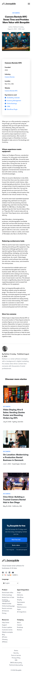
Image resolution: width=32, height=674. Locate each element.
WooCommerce (21, 607)
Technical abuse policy (16, 665)
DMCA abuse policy (16, 662)
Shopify (19, 600)
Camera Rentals (10, 77)
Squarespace (21, 602)
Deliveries (20, 595)
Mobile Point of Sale (8, 597)
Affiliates (4, 642)
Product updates (7, 627)
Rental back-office (7, 592)
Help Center (5, 622)
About (19, 622)
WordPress (20, 597)
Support (4, 625)
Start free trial (16, 539)
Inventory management (6, 600)
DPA (16, 660)
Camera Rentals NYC (11, 91)
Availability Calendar (13, 97)
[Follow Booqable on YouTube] (13, 572)
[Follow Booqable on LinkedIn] (9, 572)
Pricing (4, 613)
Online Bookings (12, 103)
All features (5, 611)
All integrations (21, 612)
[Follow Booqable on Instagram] (6, 572)
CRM (8, 106)
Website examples (7, 632)
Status (16, 650)
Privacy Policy (16, 658)
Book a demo (16, 545)
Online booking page (8, 606)
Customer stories (7, 630)
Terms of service (16, 655)
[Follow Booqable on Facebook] (3, 572)
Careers (19, 625)
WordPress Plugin (12, 109)
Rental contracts (7, 608)
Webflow (19, 604)
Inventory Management (14, 100)
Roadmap (20, 627)
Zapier (19, 609)
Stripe (19, 592)
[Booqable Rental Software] (9, 4)
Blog (3, 634)
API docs (4, 637)
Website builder (6, 603)
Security (16, 653)
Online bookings (7, 595)
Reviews (19, 630)
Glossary (5, 639)
